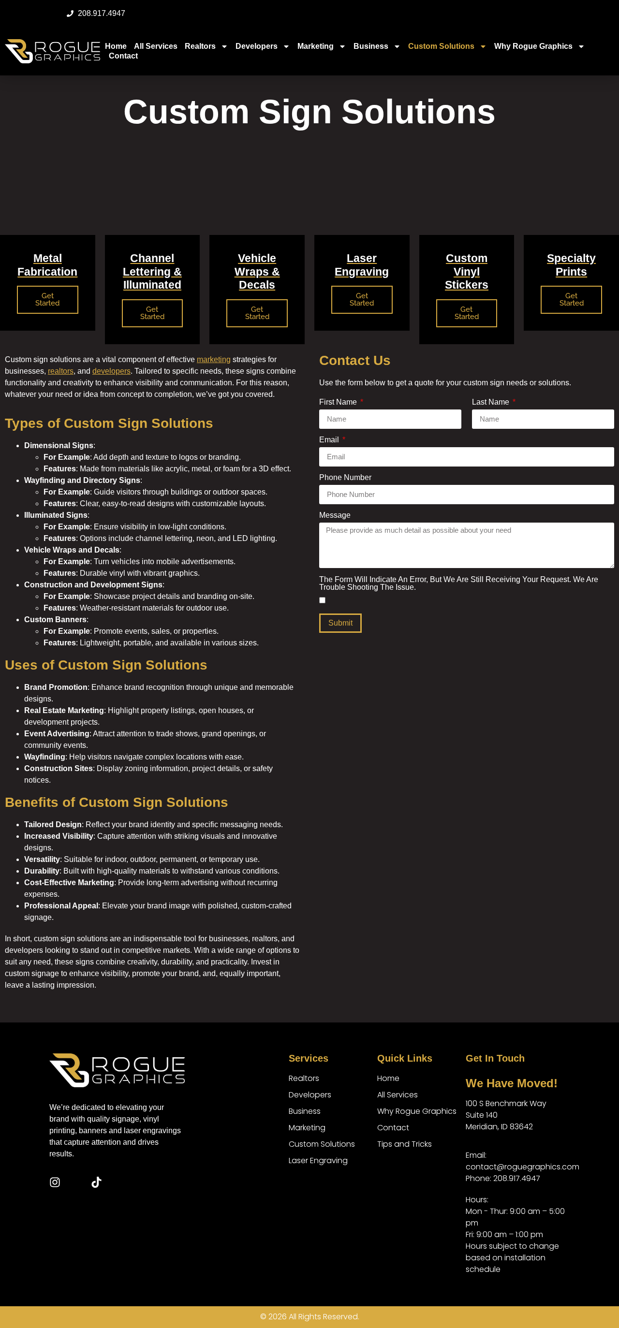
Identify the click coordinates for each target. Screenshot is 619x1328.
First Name (339, 402)
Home (116, 46)
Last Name (491, 402)
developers (111, 371)
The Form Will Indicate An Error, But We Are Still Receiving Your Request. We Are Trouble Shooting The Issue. (458, 583)
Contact (123, 56)
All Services (155, 46)
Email (330, 440)
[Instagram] (54, 1182)
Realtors (200, 46)
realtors (61, 371)
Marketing (315, 46)
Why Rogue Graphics (533, 46)
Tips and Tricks (404, 1144)
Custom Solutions (441, 46)
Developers (257, 46)
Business (371, 46)
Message (335, 515)
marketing (214, 359)
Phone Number (345, 478)
